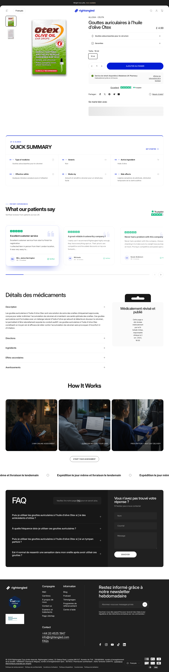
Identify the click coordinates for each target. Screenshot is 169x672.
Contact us (47, 606)
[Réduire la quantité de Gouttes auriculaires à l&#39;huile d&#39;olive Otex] (91, 66)
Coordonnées (78, 667)
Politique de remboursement (15, 667)
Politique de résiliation (91, 667)
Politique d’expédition (66, 667)
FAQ (78, 500)
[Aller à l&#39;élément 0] (11, 21)
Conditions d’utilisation (50, 667)
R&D (44, 592)
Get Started (151, 149)
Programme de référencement (70, 604)
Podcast (67, 596)
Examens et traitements (47, 610)
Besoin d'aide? (157, 94)
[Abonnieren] (145, 604)
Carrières (46, 596)
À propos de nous (47, 600)
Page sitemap (48, 616)
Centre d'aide (69, 609)
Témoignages (69, 599)
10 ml (93, 56)
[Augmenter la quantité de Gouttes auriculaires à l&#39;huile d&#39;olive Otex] (102, 66)
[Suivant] (74, 51)
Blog (65, 592)
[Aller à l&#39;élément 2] (11, 33)
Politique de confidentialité (33, 667)
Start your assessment (84, 459)
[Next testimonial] (160, 274)
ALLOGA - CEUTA (96, 17)
